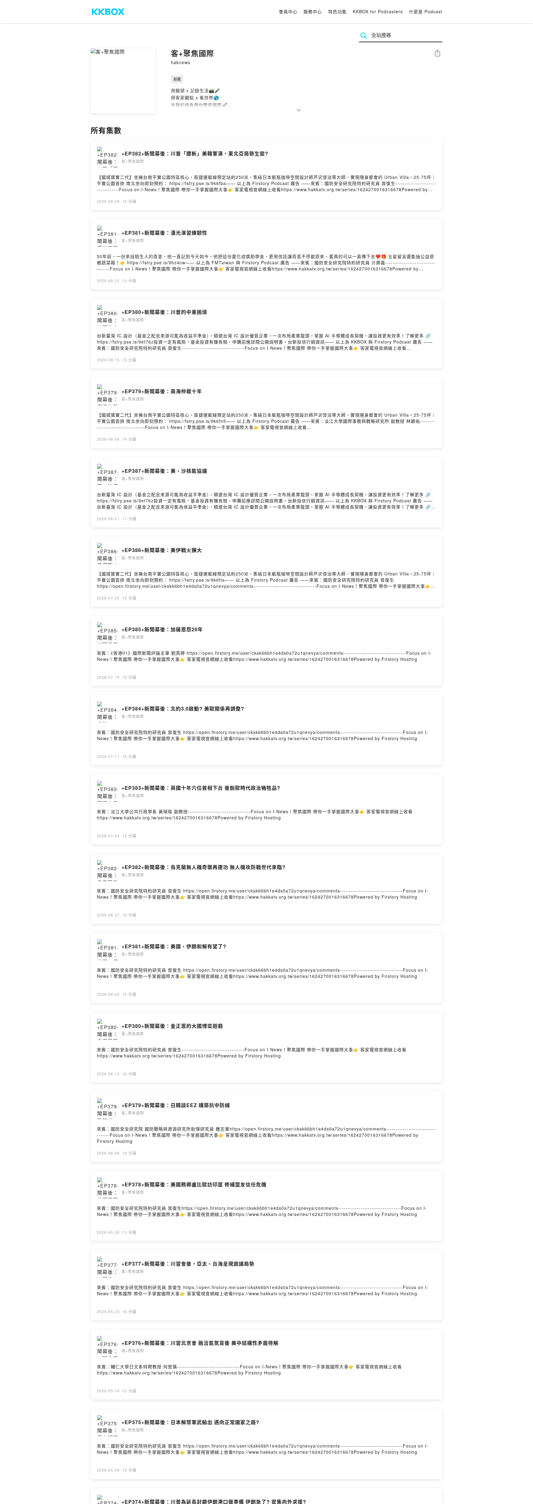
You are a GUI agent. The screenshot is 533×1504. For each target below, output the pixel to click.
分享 (437, 53)
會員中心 (288, 11)
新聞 (177, 79)
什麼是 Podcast (425, 11)
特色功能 (337, 11)
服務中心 (313, 11)
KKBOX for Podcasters (378, 11)
